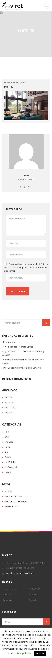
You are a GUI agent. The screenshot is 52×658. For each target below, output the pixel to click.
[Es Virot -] (12, 5)
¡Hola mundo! (8, 342)
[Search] (46, 322)
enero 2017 (9, 412)
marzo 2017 (9, 402)
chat (6, 436)
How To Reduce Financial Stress (17, 346)
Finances (8, 442)
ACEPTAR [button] (40, 653)
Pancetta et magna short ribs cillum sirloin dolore (23, 361)
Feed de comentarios (15, 501)
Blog (6, 431)
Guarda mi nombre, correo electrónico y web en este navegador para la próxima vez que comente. (26, 267)
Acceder (8, 491)
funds (7, 447)
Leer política (24, 653)
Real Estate (9, 462)
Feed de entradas (13, 496)
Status (7, 472)
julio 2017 (8, 397)
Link (6, 452)
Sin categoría (11, 467)
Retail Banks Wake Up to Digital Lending (21, 367)
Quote (7, 457)
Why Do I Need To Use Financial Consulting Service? (23, 353)
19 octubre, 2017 (14, 82)
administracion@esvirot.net (20, 573)
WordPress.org (11, 506)
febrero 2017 (10, 407)
